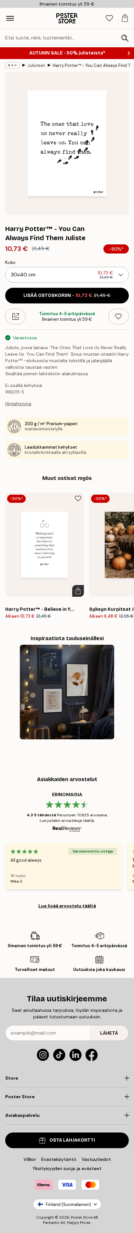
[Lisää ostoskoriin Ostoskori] (78, 591)
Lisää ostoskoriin (67, 295)
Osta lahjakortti (72, 1140)
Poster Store (81, 1217)
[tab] (109, 18)
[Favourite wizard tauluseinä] (67, 692)
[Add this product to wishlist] (118, 316)
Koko (10, 262)
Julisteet (36, 65)
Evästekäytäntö (58, 1159)
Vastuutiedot (96, 1159)
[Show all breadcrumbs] (12, 65)
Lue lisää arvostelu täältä (67, 906)
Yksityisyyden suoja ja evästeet (67, 1168)
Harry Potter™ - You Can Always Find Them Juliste (92, 65)
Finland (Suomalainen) (68, 1204)
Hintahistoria (18, 404)
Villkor (29, 1159)
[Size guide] (15, 316)
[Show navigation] (10, 18)
